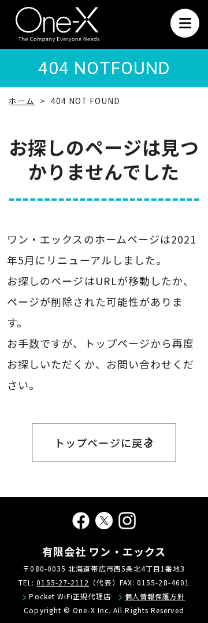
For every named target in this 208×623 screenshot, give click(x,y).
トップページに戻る (104, 442)
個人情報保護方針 (155, 596)
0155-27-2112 (62, 582)
